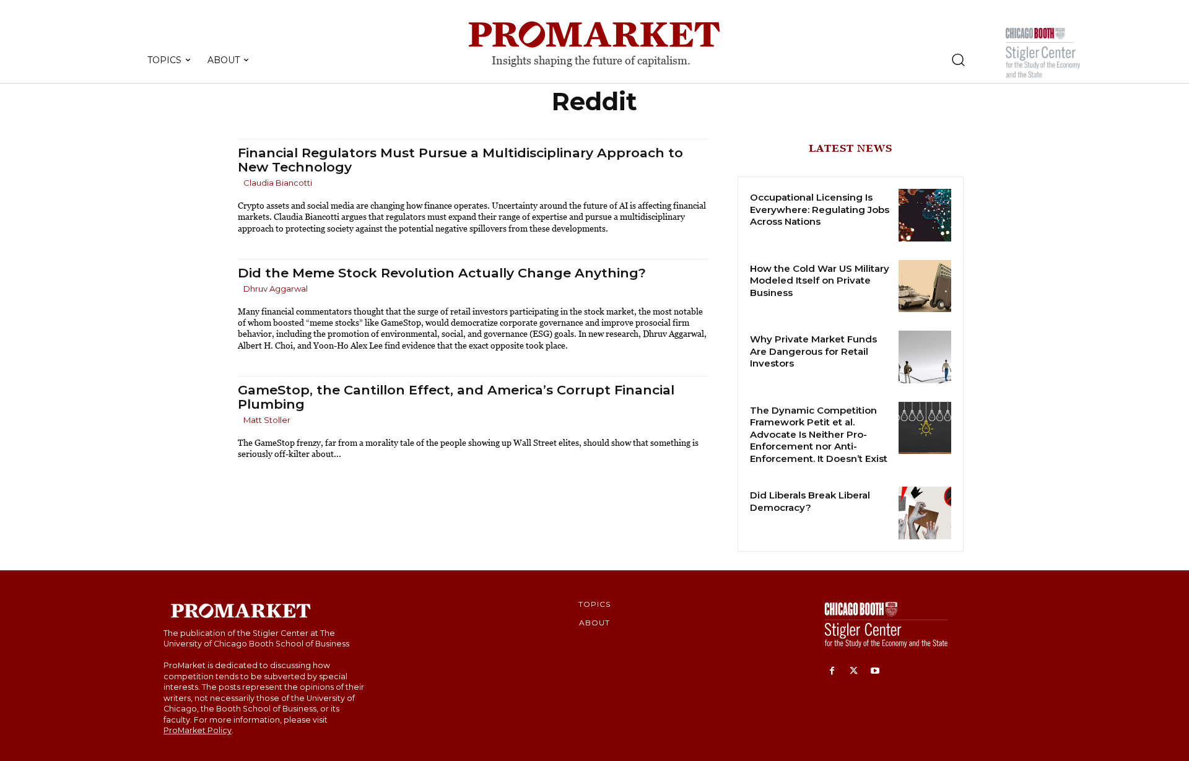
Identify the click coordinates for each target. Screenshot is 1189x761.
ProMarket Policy (197, 730)
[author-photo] (240, 184)
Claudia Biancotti (277, 183)
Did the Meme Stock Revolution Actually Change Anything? (442, 272)
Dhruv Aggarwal (275, 289)
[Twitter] (853, 671)
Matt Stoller (266, 420)
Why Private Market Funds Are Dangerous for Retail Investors (813, 351)
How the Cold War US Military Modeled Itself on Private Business (819, 280)
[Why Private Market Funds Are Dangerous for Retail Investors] (925, 357)
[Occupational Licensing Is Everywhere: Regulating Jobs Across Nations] (925, 215)
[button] (958, 59)
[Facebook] (832, 671)
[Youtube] (875, 671)
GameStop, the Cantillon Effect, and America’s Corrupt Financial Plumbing (456, 397)
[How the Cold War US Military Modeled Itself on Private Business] (925, 286)
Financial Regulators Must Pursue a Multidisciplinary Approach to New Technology (460, 160)
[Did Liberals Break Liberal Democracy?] (925, 513)
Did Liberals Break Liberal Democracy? (810, 501)
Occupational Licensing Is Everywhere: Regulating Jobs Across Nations (819, 209)
